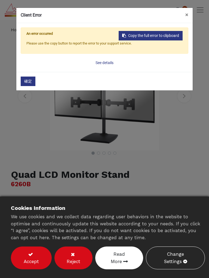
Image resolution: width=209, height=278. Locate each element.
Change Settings (174, 257)
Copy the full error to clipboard (153, 35)
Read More (118, 257)
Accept (31, 261)
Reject (73, 261)
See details (104, 63)
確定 (28, 81)
